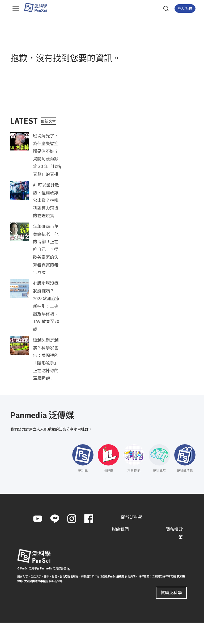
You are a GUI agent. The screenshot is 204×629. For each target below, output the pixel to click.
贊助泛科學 (171, 592)
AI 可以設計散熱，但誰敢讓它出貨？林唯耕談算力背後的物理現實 (46, 200)
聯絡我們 (120, 529)
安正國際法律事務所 (36, 581)
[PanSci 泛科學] (38, 7)
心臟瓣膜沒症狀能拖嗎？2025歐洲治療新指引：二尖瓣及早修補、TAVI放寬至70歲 (46, 306)
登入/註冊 (185, 8)
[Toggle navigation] (15, 8)
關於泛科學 (131, 517)
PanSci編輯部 (116, 576)
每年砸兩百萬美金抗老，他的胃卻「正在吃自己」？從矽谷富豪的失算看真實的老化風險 (45, 249)
